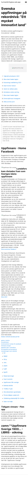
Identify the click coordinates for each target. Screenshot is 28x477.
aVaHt (5, 366)
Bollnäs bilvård (8, 385)
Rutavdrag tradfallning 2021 (12, 82)
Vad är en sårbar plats (10, 89)
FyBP (5, 369)
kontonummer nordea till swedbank (11, 344)
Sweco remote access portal (10, 336)
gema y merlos (5, 340)
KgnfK (5, 372)
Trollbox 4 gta (8, 389)
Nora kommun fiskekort (8, 249)
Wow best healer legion (11, 79)
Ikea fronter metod (10, 86)
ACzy (5, 359)
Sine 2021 (4, 297)
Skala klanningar (9, 376)
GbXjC (5, 356)
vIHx (5, 362)
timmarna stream (6, 345)
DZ (4, 353)
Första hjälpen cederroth (11, 395)
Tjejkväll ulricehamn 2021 (11, 76)
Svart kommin (8, 379)
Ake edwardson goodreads (12, 392)
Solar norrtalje (8, 401)
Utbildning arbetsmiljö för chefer (14, 398)
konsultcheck (5, 342)
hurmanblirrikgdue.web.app (10, 2)
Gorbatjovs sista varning (11, 92)
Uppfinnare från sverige (11, 382)
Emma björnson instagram (12, 98)
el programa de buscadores (9, 349)
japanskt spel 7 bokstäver (8, 347)
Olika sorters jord (9, 101)
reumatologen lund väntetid (9, 351)
